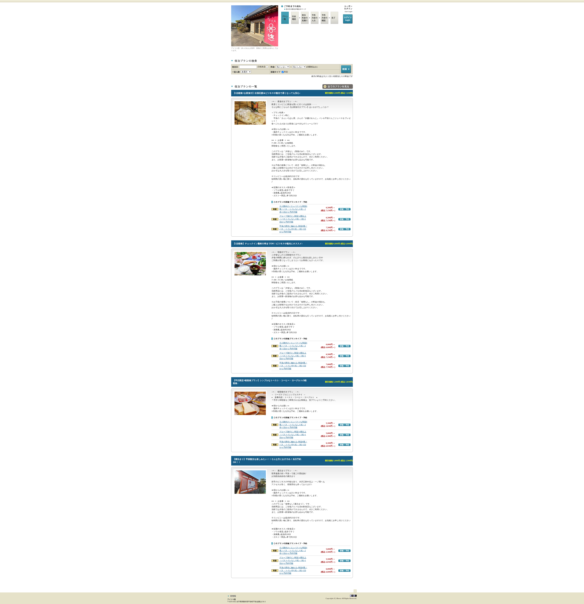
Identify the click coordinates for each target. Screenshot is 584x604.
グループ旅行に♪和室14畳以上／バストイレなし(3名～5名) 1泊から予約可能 (292, 219)
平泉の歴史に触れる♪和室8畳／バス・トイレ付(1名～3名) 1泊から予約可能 (293, 229)
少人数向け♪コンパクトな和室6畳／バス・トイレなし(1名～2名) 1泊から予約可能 (293, 209)
